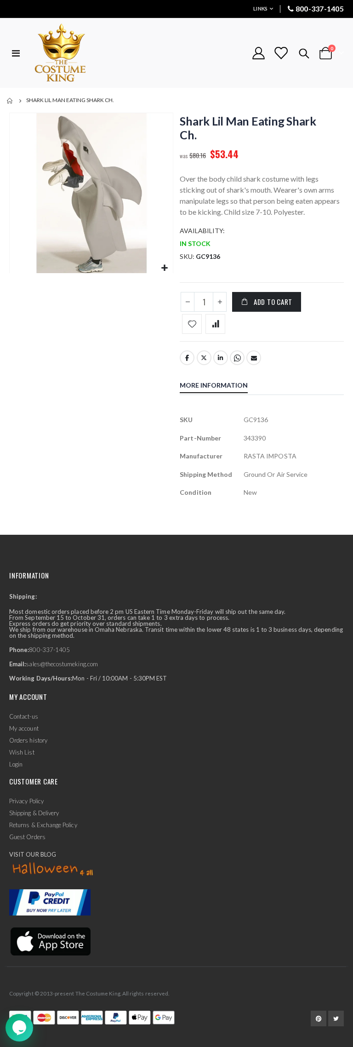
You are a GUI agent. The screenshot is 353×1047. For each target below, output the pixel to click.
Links (260, 8)
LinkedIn (220, 357)
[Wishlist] (280, 53)
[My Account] (258, 53)
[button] (165, 268)
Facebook (187, 357)
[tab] (221, 386)
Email (253, 357)
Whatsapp (237, 357)
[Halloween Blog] (53, 869)
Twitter (204, 357)
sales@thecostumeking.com (62, 664)
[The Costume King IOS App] (50, 940)
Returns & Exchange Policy (43, 825)
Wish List (21, 752)
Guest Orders (27, 837)
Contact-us (23, 716)
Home (10, 101)
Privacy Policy (26, 801)
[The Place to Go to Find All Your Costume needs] (76, 53)
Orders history (28, 740)
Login (16, 764)
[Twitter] (336, 1018)
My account (24, 728)
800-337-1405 (320, 8)
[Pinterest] (318, 1018)
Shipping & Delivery (34, 813)
